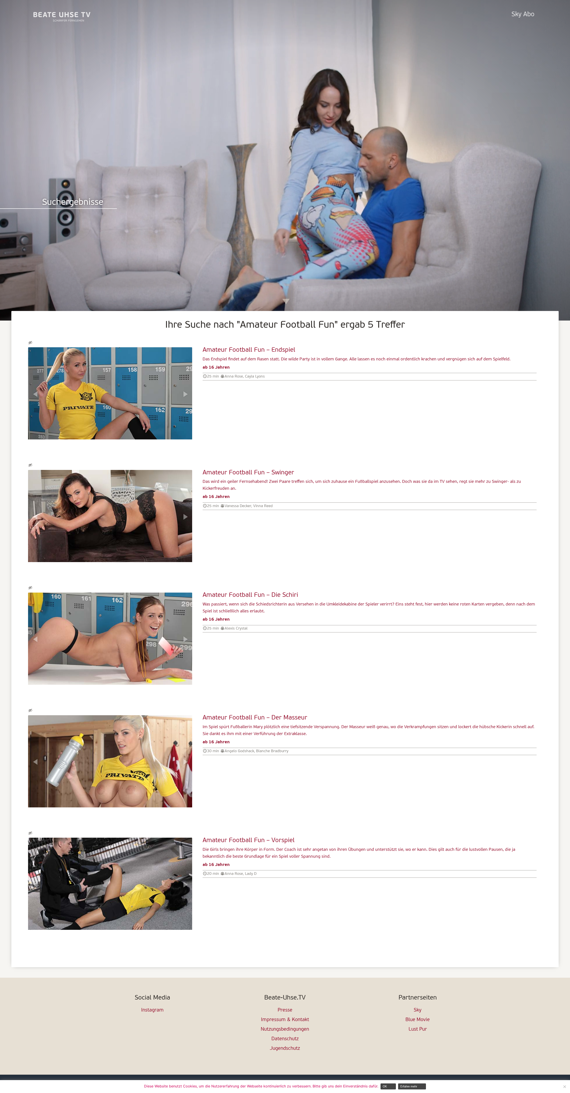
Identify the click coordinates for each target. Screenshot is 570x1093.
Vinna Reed (263, 506)
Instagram (152, 1010)
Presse (285, 1010)
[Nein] (564, 1086)
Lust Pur (418, 1029)
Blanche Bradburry (272, 751)
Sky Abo (522, 14)
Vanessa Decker (238, 506)
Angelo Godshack (239, 751)
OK (385, 1086)
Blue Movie (417, 1020)
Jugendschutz (285, 1048)
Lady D (250, 874)
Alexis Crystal (236, 628)
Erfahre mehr (408, 1086)
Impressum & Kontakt (285, 1020)
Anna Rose (234, 376)
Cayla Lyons (255, 376)
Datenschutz (285, 1039)
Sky (417, 1010)
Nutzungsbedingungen (285, 1029)
